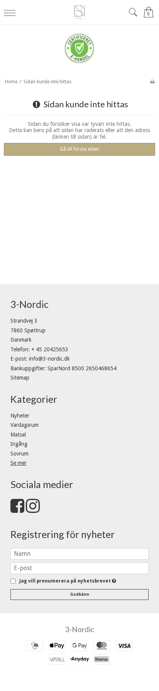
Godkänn (79, 594)
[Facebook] (17, 510)
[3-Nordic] (79, 12)
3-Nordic (79, 629)
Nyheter (19, 416)
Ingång (18, 444)
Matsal (18, 434)
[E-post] (79, 567)
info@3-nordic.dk (49, 359)
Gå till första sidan (79, 149)
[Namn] (79, 553)
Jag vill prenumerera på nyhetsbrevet (66, 581)
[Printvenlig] (152, 81)
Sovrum (19, 453)
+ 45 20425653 (49, 349)
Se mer (18, 463)
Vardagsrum (24, 425)
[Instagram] (33, 510)
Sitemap (19, 378)
